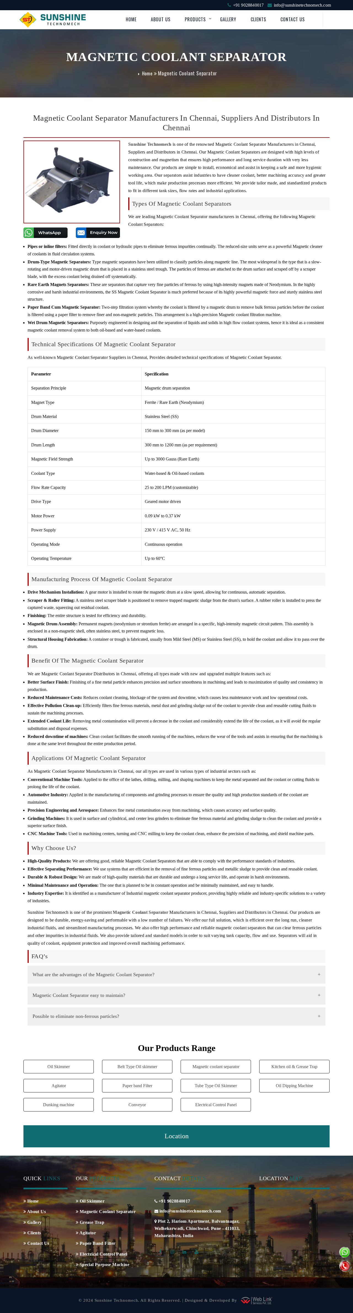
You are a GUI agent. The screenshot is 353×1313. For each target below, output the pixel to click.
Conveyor (137, 1104)
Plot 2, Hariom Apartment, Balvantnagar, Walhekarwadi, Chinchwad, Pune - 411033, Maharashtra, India (197, 1228)
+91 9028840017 (248, 5)
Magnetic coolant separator (215, 1066)
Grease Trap (91, 1222)
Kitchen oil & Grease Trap (294, 1066)
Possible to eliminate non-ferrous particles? (76, 1016)
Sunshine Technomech (150, 144)
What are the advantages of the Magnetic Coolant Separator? (93, 974)
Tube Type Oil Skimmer (216, 1085)
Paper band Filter (137, 1085)
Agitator (59, 1085)
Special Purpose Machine (103, 1264)
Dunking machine (58, 1104)
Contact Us (292, 19)
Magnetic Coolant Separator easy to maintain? (79, 995)
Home (131, 19)
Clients (258, 19)
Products (195, 19)
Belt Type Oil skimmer (137, 1066)
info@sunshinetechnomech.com (302, 5)
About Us (160, 19)
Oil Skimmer (58, 1066)
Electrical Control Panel (216, 1104)
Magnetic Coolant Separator (107, 1211)
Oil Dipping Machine (294, 1085)
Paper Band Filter (96, 1243)
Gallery (228, 19)
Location (177, 1136)
